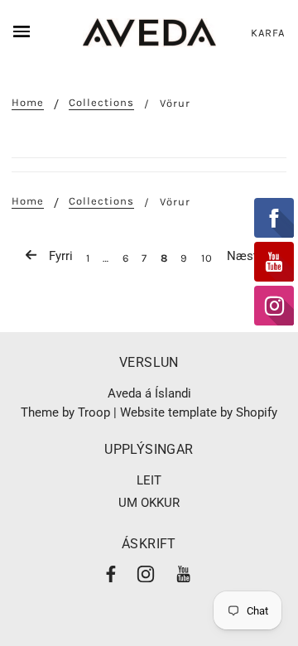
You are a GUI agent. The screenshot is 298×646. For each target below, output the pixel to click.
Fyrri (59, 255)
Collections (101, 102)
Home (28, 102)
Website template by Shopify (198, 412)
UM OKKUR (149, 502)
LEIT (149, 480)
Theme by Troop (65, 412)
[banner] (149, 32)
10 (207, 258)
